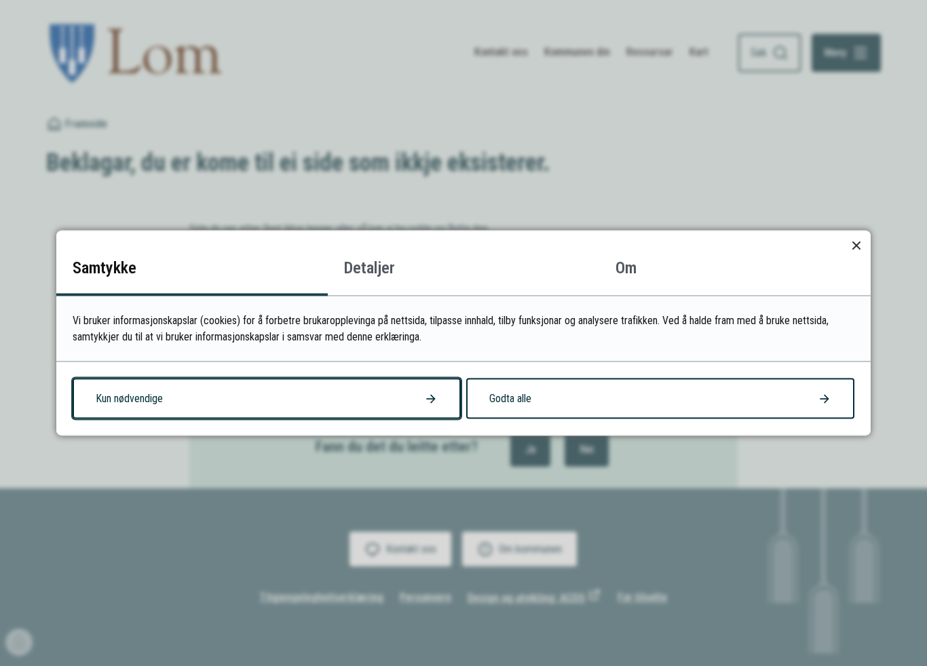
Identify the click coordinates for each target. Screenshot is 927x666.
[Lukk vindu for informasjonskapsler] (856, 245)
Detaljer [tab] (369, 267)
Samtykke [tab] (104, 267)
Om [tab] (626, 267)
